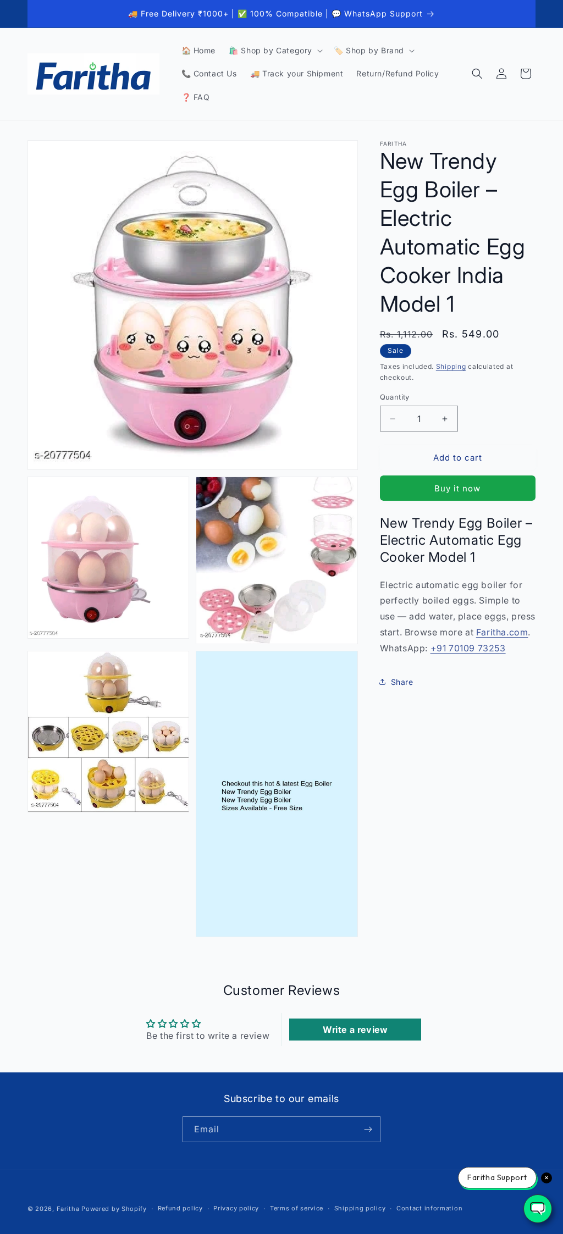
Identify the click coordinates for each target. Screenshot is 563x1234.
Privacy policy (236, 1208)
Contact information (429, 1208)
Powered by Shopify (114, 1209)
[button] (274, 50)
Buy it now (457, 488)
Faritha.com (502, 632)
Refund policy (180, 1208)
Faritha (68, 1209)
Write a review (355, 1029)
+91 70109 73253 (468, 648)
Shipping (451, 366)
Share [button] (402, 682)
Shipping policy (360, 1208)
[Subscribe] (368, 1129)
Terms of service (296, 1208)
